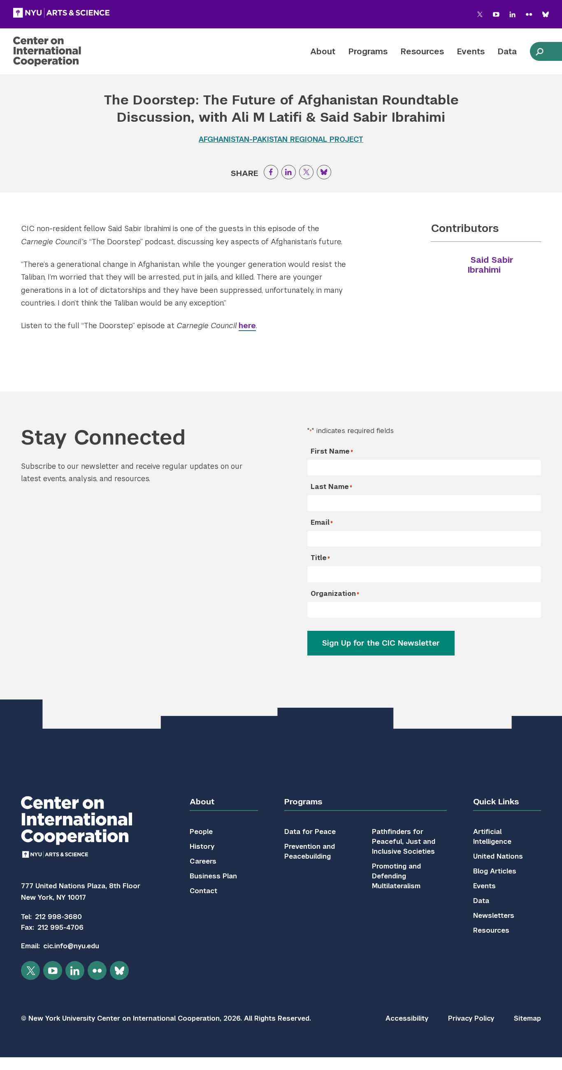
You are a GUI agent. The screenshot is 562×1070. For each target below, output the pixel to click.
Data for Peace (310, 831)
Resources (422, 51)
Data (507, 51)
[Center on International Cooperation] (68, 51)
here (247, 325)
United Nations (498, 856)
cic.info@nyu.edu (71, 946)
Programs (368, 51)
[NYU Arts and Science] (61, 13)
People (201, 831)
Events (471, 51)
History (202, 846)
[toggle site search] (539, 51)
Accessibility (407, 1018)
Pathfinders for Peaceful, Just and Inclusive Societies (403, 841)
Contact (203, 891)
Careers (203, 861)
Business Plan (213, 876)
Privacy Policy (471, 1018)
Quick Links (496, 802)
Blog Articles (494, 871)
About (322, 51)
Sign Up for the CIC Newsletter (381, 643)
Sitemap (527, 1018)
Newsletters (493, 915)
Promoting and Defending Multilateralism (396, 876)
